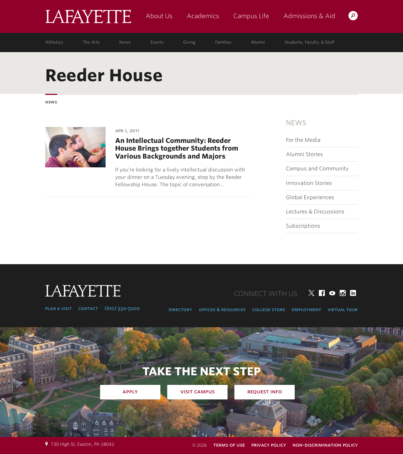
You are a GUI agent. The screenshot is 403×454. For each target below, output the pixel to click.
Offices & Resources (222, 309)
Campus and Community (317, 168)
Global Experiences (310, 197)
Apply (130, 391)
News (125, 42)
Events (157, 42)
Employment (306, 309)
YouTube (332, 293)
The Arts (91, 42)
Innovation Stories (309, 183)
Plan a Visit (58, 308)
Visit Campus (197, 391)
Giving (189, 42)
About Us (159, 15)
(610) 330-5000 (122, 308)
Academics (203, 15)
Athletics (54, 42)
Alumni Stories (304, 154)
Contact (88, 308)
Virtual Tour (343, 309)
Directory (180, 309)
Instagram (342, 293)
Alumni (258, 42)
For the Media (303, 140)
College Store (268, 309)
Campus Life (251, 15)
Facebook (322, 293)
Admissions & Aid (309, 15)
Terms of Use (229, 445)
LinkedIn (353, 293)
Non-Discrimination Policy (325, 445)
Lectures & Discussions (315, 211)
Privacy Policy (268, 445)
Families (223, 42)
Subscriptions (303, 226)
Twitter (311, 293)
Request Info (264, 391)
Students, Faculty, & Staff (309, 42)
